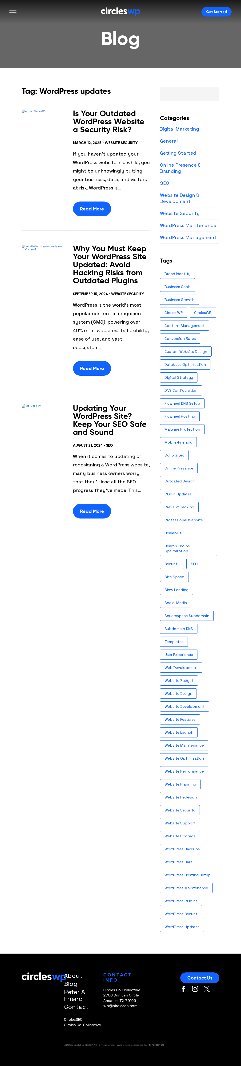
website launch (179, 732)
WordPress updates (182, 926)
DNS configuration (181, 390)
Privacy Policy (124, 1044)
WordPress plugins (181, 900)
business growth (179, 299)
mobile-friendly (178, 442)
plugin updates (178, 494)
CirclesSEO (73, 1019)
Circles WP (174, 312)
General (169, 141)
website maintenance (184, 745)
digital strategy (179, 377)
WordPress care (179, 862)
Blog (70, 984)
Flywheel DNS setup (182, 403)
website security (180, 810)
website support (180, 823)
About (73, 976)
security (172, 563)
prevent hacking (179, 507)
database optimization (185, 364)
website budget (179, 680)
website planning (180, 784)
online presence (179, 468)
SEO (109, 445)
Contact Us (199, 978)
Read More (92, 209)
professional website (184, 520)
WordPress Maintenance (188, 225)
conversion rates (180, 338)
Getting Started (178, 153)
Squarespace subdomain (187, 615)
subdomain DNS (179, 628)
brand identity (177, 273)
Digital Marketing (179, 129)
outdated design (180, 481)
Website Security (121, 142)
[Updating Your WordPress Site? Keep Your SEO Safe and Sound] (44, 418)
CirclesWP (203, 312)
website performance (184, 771)
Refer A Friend (74, 995)
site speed (174, 576)
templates (174, 641)
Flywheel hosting (180, 416)
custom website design (186, 351)
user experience (179, 654)
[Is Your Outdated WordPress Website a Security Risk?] (44, 124)
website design (178, 693)
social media (176, 602)
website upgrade (180, 836)
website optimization (184, 758)
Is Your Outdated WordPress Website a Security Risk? (108, 121)
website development (185, 706)
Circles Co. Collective (82, 1024)
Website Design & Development (179, 198)
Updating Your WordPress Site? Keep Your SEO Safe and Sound (110, 420)
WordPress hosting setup (188, 875)
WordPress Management (188, 237)
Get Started (216, 11)
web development (181, 667)
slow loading (177, 589)
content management (185, 325)
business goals (178, 286)
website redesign (181, 797)
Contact (76, 1007)
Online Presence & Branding (180, 168)
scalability (174, 533)
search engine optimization (177, 548)
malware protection (182, 429)
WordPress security (182, 913)
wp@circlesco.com (120, 1005)
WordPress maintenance (186, 887)
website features (180, 719)
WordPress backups (182, 849)
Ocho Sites (174, 455)
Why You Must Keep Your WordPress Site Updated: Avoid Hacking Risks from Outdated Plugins (110, 264)
